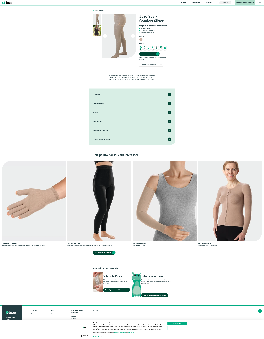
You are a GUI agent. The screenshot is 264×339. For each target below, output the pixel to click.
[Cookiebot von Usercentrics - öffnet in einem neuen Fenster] (84, 336)
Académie (73, 316)
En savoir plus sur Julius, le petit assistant (155, 295)
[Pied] (149, 48)
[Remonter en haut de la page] (260, 311)
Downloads (74, 318)
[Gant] (157, 48)
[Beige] (140, 39)
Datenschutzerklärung (120, 332)
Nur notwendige (177, 328)
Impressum (131, 332)
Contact (33, 314)
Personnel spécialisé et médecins (245, 2)
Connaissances (196, 2)
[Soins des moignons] (145, 48)
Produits (183, 2)
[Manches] (153, 48)
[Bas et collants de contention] (141, 48)
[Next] (133, 36)
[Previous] (105, 36)
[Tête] (165, 48)
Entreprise (209, 2)
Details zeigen (96, 336)
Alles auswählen (177, 323)
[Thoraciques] (161, 48)
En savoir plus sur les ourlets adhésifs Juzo (116, 290)
